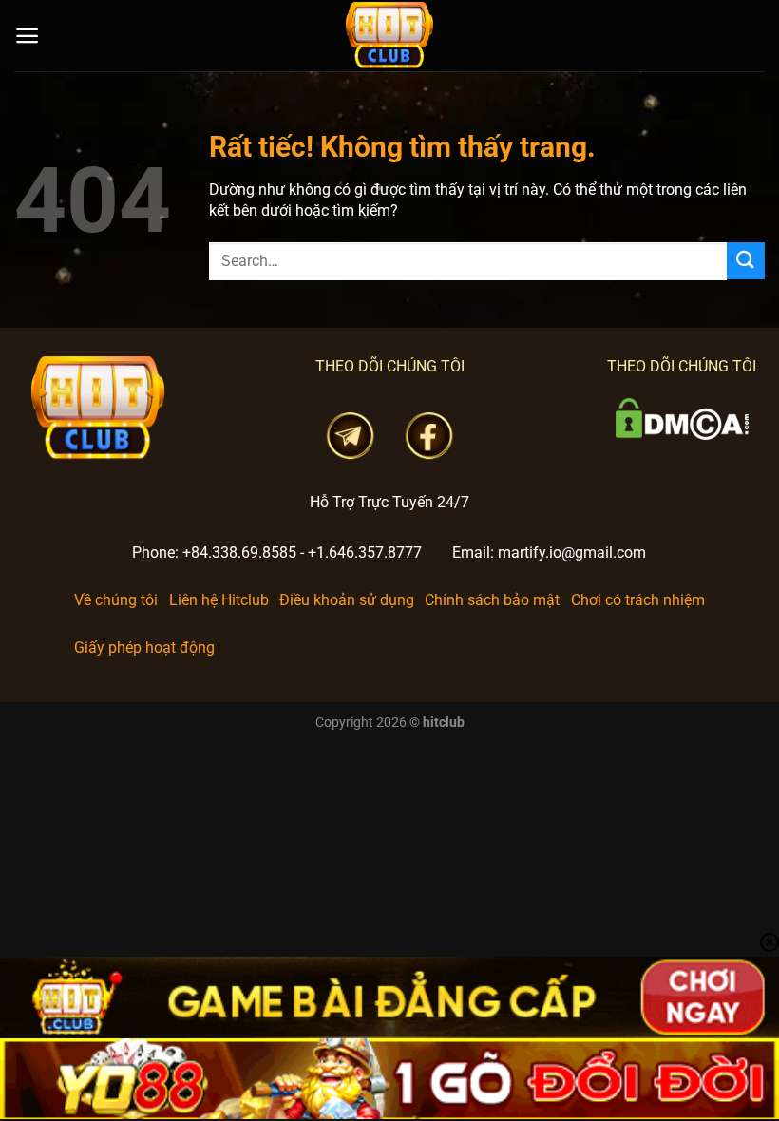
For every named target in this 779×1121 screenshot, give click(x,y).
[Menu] (27, 35)
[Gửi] (746, 260)
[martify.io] (389, 35)
